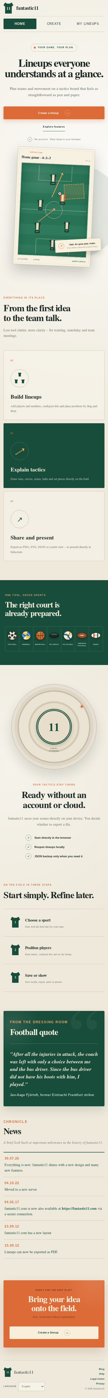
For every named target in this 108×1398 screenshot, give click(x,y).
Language (10, 1386)
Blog (101, 1369)
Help (101, 1374)
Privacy (100, 1383)
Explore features (54, 126)
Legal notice (97, 1379)
